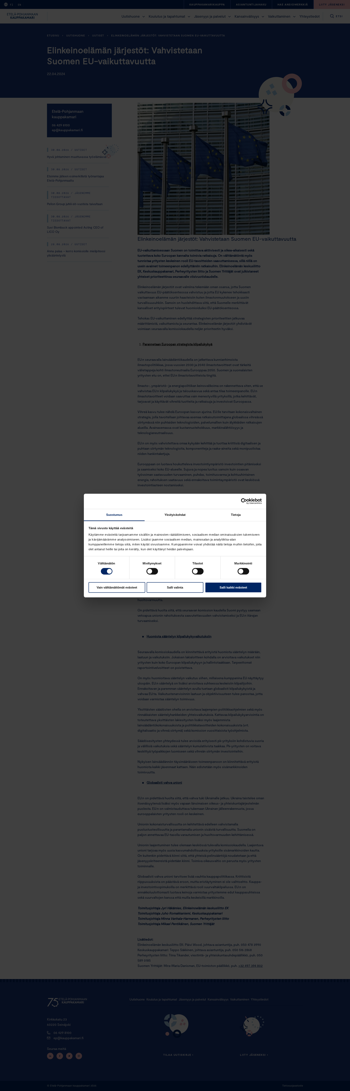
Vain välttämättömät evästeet (117, 587)
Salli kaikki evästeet (233, 587)
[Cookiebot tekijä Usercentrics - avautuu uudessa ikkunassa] (244, 501)
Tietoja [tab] (236, 514)
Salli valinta (175, 587)
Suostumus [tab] (114, 514)
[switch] (152, 571)
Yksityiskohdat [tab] (175, 514)
